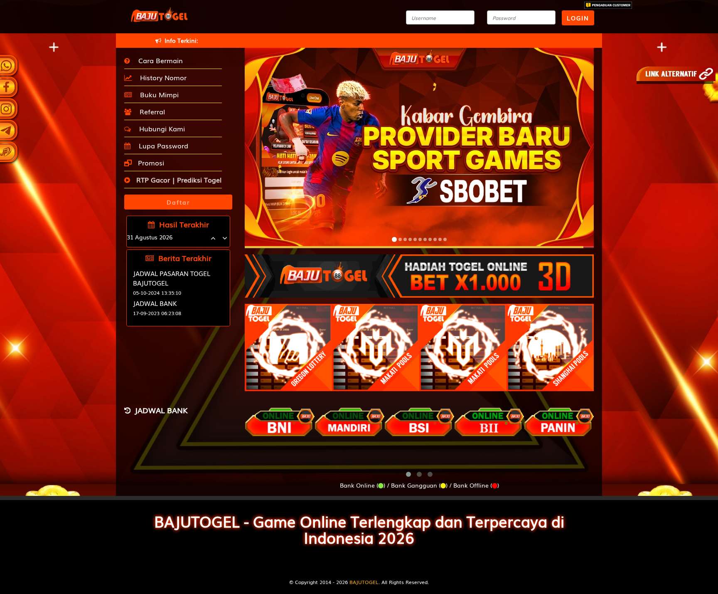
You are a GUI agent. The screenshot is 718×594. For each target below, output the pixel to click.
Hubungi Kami (160, 128)
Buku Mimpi (157, 94)
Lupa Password (161, 145)
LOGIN (578, 18)
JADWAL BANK (155, 303)
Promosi (150, 163)
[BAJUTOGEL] (419, 272)
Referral (150, 111)
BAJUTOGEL (364, 582)
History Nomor (161, 77)
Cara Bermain (158, 60)
